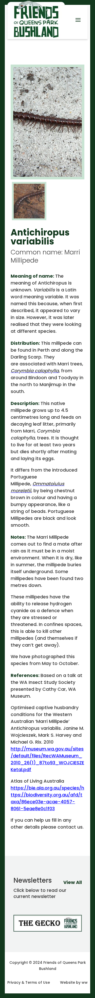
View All (72, 882)
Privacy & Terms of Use (28, 982)
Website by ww (74, 982)
